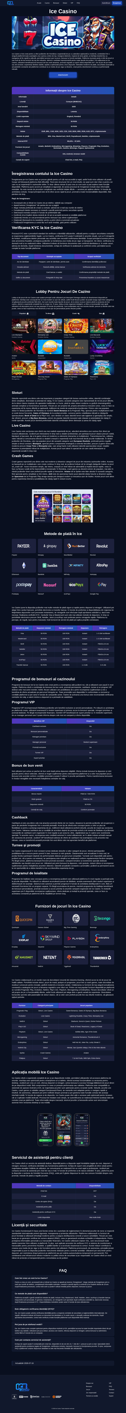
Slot (100, 313)
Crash (74, 313)
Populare (22, 313)
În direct (48, 313)
